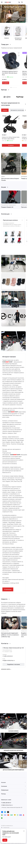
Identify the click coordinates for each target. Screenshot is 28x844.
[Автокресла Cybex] (13, 281)
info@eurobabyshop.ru (8, 660)
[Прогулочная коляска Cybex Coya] (13, 318)
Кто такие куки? (6, 836)
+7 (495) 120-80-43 (7, 656)
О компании (7, 589)
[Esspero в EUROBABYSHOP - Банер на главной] (13, 299)
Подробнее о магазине (13, 664)
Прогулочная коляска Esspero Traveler (10, 179)
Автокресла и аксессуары (17, 110)
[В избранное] (18, 53)
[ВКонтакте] (2, 812)
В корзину (5, 82)
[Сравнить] (18, 55)
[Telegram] (5, 812)
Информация (4, 790)
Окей (5, 840)
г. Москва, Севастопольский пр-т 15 (13, 648)
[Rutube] (8, 812)
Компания (4, 786)
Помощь (3, 793)
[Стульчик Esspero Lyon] (13, 263)
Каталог (3, 782)
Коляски (5, 110)
